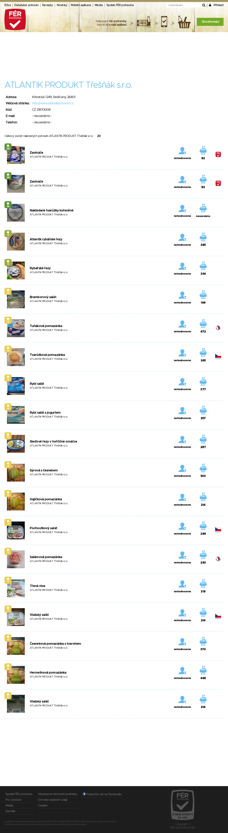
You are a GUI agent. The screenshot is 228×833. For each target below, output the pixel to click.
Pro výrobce (13, 799)
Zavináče (36, 152)
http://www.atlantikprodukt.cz (53, 103)
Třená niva (37, 586)
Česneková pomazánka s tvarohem (55, 643)
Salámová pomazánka (46, 557)
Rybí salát (37, 383)
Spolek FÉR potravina (120, 5)
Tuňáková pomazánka (46, 326)
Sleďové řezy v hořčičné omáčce (53, 441)
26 (8, 177)
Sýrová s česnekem (44, 470)
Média (99, 5)
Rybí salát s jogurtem (45, 412)
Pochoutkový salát (43, 528)
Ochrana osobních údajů (52, 799)
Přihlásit (219, 5)
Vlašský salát (39, 615)
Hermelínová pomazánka (48, 672)
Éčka (7, 5)
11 (8, 235)
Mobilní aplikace (81, 5)
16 (8, 206)
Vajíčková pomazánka (46, 499)
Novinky (62, 5)
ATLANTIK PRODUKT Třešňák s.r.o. (49, 157)
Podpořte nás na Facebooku (104, 794)
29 (8, 148)
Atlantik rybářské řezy (46, 239)
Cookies (42, 805)
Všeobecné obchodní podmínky (57, 794)
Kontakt (10, 811)
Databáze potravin (26, 5)
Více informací (210, 21)
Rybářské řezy (40, 268)
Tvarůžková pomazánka (47, 355)
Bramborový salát (43, 297)
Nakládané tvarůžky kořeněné (51, 210)
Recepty (47, 5)
